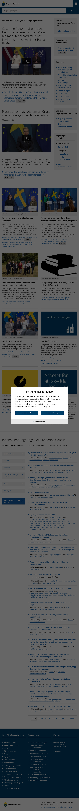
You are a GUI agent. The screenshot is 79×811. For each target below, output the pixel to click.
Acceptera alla (27, 413)
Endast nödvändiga (52, 413)
